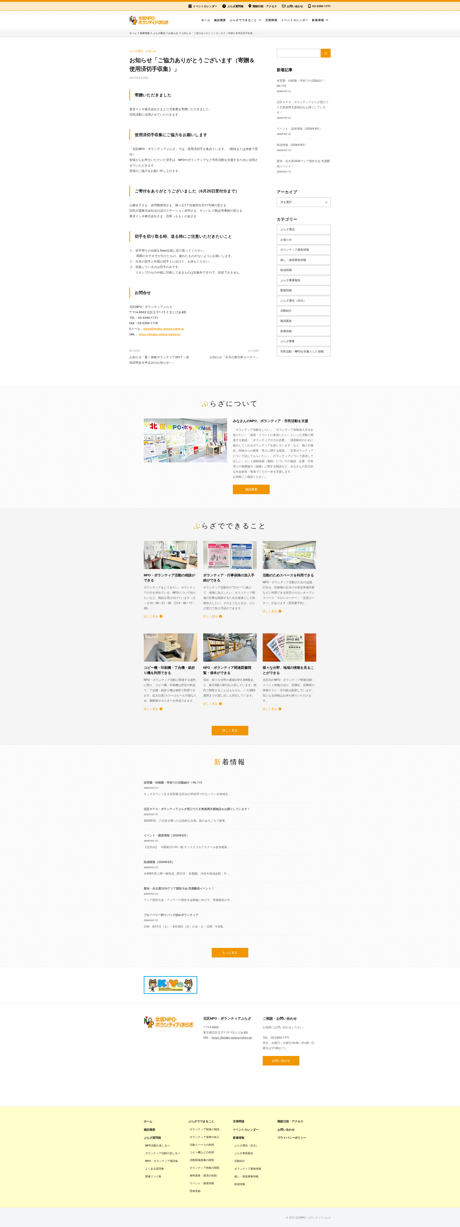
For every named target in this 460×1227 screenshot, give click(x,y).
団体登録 (195, 1191)
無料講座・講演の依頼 (203, 1175)
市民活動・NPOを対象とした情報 (302, 351)
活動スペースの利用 (202, 1144)
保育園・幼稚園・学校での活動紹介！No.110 (173, 782)
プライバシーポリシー (291, 1137)
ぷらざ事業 (287, 341)
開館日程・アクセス (265, 6)
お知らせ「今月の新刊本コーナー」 (234, 357)
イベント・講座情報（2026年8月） (299, 128)
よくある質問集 (154, 1168)
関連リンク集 (153, 1176)
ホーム (205, 20)
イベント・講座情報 (202, 1183)
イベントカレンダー (205, 6)
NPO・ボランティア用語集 (161, 1161)
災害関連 (271, 20)
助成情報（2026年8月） (292, 145)
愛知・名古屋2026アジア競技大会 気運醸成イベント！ (179, 888)
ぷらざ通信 (136, 51)
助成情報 (286, 270)
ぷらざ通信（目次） (293, 300)
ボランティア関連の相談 (204, 1129)
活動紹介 (286, 310)
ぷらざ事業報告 (290, 280)
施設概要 (220, 20)
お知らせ (151, 51)
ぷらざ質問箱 (235, 6)
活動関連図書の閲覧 (202, 1160)
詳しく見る (151, 616)
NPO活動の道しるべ (157, 1145)
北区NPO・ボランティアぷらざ (313, 1217)
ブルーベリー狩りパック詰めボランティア (171, 915)
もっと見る (230, 952)
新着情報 (318, 20)
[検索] (326, 53)
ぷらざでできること (243, 20)
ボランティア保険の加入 (204, 1137)
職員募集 (286, 321)
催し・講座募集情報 (293, 260)
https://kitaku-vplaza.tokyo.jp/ (160, 334)
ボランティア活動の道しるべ (162, 1153)
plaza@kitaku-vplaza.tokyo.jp (163, 329)
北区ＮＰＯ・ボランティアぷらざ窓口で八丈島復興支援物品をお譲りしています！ (302, 107)
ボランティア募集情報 (294, 249)
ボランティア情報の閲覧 (204, 1167)
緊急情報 (286, 290)
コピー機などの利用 (202, 1152)
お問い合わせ (295, 6)
